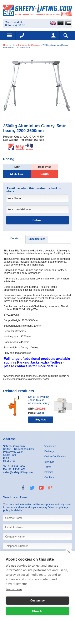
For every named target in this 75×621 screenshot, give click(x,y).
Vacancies (50, 446)
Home (6, 45)
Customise (37, 600)
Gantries (35, 45)
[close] (68, 551)
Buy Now (40, 419)
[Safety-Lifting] (37, 10)
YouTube (41, 487)
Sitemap (49, 461)
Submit (37, 220)
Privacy (48, 472)
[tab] (15, 239)
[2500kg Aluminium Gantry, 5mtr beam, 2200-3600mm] (37, 86)
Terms (47, 466)
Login (44, 173)
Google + (50, 487)
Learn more (14, 589)
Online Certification (55, 456)
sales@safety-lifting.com (18, 472)
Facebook (23, 487)
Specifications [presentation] (37, 239)
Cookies (49, 477)
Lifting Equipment (20, 45)
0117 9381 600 (22, 35)
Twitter (32, 487)
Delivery (49, 451)
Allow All (37, 611)
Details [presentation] (14, 238)
